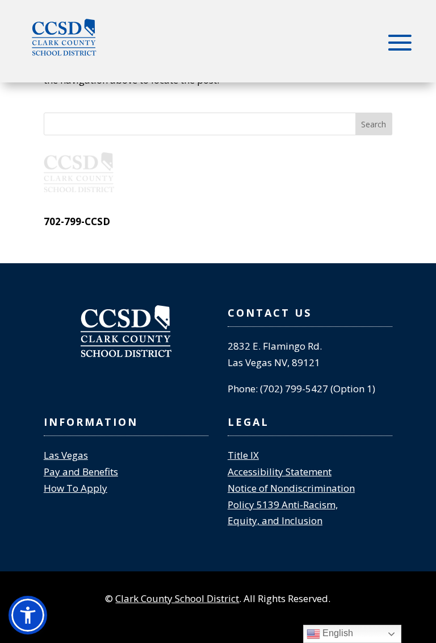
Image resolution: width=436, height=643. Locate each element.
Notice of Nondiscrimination (291, 488)
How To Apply (75, 488)
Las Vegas (66, 455)
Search (373, 124)
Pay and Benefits (81, 471)
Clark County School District (177, 598)
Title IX (243, 455)
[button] (27, 615)
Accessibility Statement (280, 471)
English (336, 633)
